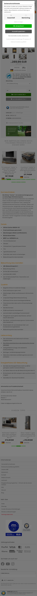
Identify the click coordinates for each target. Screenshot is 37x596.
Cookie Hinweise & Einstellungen (14, 39)
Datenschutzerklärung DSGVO (18, 42)
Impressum (27, 39)
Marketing (26, 18)
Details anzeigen (18, 22)
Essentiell (11, 18)
